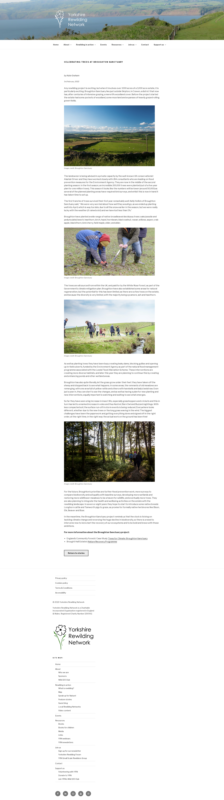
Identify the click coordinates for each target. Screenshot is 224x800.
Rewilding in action (85, 45)
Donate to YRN (65, 775)
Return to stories (76, 553)
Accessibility (60, 593)
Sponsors (62, 676)
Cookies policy (61, 583)
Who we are (63, 672)
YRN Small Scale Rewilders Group (72, 758)
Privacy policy (61, 578)
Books (61, 724)
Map (60, 692)
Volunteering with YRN (68, 772)
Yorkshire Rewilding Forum (69, 754)
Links (60, 735)
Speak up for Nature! (67, 696)
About (66, 45)
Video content (64, 710)
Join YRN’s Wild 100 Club (68, 779)
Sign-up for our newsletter (69, 751)
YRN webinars (64, 738)
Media (61, 731)
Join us (131, 45)
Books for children (66, 727)
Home (56, 45)
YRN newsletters (65, 742)
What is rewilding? (66, 688)
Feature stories (65, 699)
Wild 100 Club (64, 680)
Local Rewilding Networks (69, 707)
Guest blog (63, 703)
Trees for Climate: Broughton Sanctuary (128, 538)
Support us (159, 45)
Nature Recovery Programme (102, 541)
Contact (145, 45)
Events (103, 45)
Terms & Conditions (63, 588)
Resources (116, 45)
